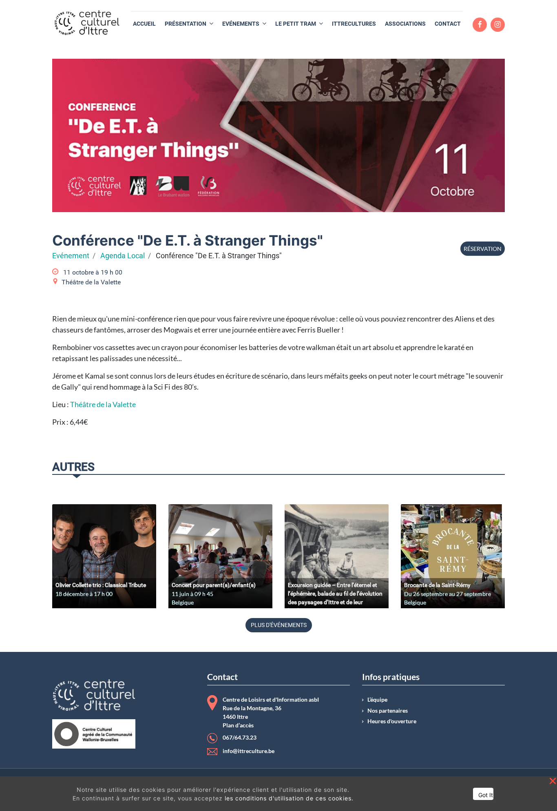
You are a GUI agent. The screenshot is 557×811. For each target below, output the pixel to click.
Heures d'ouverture (391, 721)
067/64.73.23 (239, 737)
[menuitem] (144, 23)
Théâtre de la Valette (103, 404)
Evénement (70, 256)
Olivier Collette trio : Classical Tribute (100, 585)
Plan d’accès (238, 725)
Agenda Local (122, 256)
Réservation (483, 248)
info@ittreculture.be (248, 751)
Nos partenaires (387, 710)
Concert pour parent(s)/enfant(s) (214, 585)
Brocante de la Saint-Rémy (437, 585)
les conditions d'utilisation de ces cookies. (289, 798)
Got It (485, 794)
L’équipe (377, 699)
